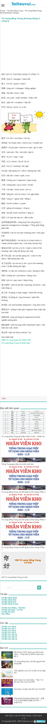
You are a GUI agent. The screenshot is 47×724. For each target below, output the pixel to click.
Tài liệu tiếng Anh (8, 602)
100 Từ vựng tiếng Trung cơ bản (14, 577)
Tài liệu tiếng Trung (15, 11)
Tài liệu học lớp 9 (8, 633)
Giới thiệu (9, 716)
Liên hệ (17, 716)
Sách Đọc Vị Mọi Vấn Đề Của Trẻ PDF (29, 689)
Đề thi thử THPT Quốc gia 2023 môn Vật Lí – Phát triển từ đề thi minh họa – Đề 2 (29, 654)
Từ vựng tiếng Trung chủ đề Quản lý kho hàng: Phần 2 (23, 520)
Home (2, 11)
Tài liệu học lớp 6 (8, 627)
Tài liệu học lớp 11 (9, 637)
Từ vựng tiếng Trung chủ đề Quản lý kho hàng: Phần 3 (23, 492)
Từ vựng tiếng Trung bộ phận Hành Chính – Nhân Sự (23, 436)
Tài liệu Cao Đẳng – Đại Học (13, 608)
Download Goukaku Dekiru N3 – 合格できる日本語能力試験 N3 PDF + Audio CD (29, 700)
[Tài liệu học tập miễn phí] (23, 3)
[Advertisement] (23, 48)
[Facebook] (22, 718)
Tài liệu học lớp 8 (8, 631)
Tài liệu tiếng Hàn (8, 600)
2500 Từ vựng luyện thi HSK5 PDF (16, 340)
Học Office (5, 614)
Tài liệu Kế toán (8, 612)
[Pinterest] (24, 718)
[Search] (39, 587)
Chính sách (37, 716)
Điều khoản (26, 716)
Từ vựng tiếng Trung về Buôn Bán (15, 343)
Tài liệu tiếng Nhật (9, 598)
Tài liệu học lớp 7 (8, 629)
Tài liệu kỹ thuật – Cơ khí (12, 610)
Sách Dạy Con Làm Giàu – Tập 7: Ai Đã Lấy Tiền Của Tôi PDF (28, 681)
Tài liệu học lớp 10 (9, 635)
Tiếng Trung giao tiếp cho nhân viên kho (17, 464)
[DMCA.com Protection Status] (40, 721)
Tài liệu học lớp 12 (9, 639)
